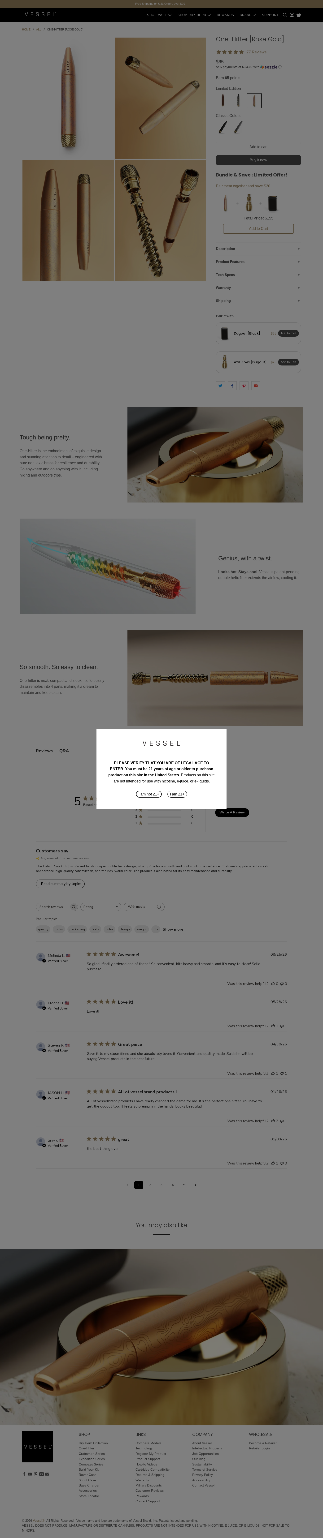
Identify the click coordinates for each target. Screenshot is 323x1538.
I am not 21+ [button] (149, 794)
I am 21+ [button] (177, 794)
